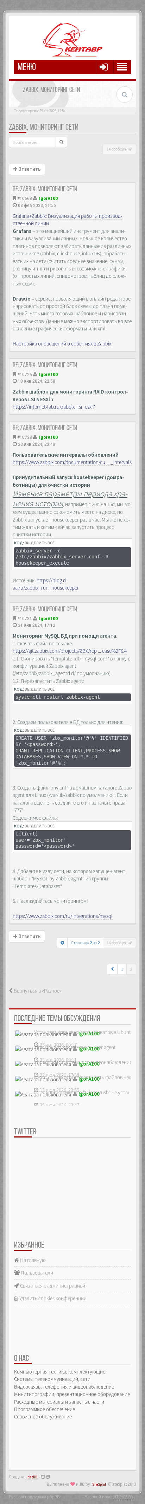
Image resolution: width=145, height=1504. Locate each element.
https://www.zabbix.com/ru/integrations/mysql (63, 916)
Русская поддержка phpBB (34, 1496)
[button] (112, 969)
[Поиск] (61, 142)
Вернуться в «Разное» (37, 990)
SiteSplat (99, 1484)
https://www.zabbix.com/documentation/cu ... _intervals (72, 462)
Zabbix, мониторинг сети (43, 127)
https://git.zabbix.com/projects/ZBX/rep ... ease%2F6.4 (70, 650)
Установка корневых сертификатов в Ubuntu (84, 1032)
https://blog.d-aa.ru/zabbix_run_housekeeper (46, 584)
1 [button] (122, 969)
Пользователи (36, 1272)
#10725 (24, 374)
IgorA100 (48, 198)
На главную (32, 1260)
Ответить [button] (28, 169)
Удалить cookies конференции (52, 1298)
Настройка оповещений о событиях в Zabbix (62, 343)
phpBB (32, 1477)
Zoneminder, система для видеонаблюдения (83, 1062)
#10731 (24, 618)
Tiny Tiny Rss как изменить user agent (75, 1047)
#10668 (24, 198)
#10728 (24, 437)
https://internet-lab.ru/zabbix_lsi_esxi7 (54, 406)
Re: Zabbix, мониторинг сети (45, 189)
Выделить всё (40, 542)
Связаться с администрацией (52, 1285)
